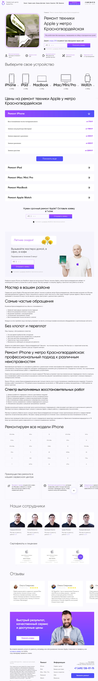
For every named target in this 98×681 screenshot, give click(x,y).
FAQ (57, 3)
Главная (46, 12)
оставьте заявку (15, 651)
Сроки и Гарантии (50, 3)
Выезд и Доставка (40, 3)
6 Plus (67, 464)
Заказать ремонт (82, 675)
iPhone (42, 666)
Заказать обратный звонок (74, 3)
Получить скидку (79, 45)
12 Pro (30, 446)
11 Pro (12, 452)
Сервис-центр (31, 3)
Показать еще (50, 159)
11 (30, 452)
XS (86, 452)
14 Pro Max (67, 434)
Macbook (43, 675)
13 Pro (67, 440)
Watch (42, 678)
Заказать (77, 121)
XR (49, 452)
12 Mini (49, 446)
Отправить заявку (60, 216)
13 (86, 440)
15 (49, 434)
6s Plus (30, 464)
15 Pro (30, 434)
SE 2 (30, 458)
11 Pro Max (86, 446)
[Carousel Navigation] (73, 490)
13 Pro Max (49, 440)
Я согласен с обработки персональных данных (61, 48)
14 (30, 440)
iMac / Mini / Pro (44, 672)
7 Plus (86, 458)
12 (67, 446)
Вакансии (61, 3)
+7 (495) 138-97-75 (84, 668)
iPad (41, 669)
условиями (55, 48)
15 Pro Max (12, 434)
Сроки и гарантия (59, 672)
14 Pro (86, 434)
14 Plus (11, 440)
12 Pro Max (12, 446)
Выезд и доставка (59, 669)
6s (49, 464)
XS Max (67, 452)
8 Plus (49, 458)
